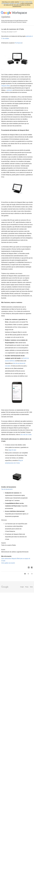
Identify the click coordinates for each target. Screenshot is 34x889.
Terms (31, 586)
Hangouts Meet (5, 85)
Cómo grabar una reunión (8, 563)
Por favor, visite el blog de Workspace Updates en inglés (17, 2)
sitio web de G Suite (25, 434)
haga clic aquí (12, 450)
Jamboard (9, 90)
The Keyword (18, 43)
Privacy (27, 586)
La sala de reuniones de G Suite (12, 29)
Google (22, 586)
